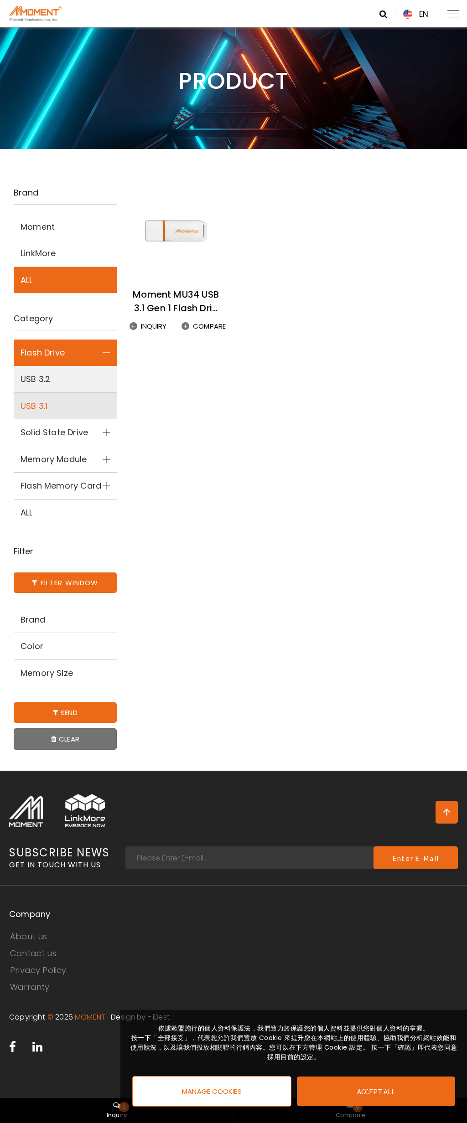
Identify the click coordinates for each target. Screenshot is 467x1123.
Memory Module (54, 459)
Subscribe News (59, 858)
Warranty (29, 987)
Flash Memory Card (61, 485)
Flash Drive (43, 352)
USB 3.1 (34, 406)
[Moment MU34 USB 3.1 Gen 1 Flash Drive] (176, 231)
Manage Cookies (211, 1091)
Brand (33, 619)
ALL (27, 280)
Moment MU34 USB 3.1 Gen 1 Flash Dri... (176, 301)
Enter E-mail (415, 858)
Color (32, 646)
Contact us (33, 953)
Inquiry (154, 326)
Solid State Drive (54, 432)
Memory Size (47, 673)
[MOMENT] (26, 811)
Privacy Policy (38, 970)
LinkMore (38, 253)
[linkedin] (37, 1048)
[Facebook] (12, 1048)
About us (28, 936)
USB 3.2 (35, 379)
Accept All (376, 1091)
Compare (209, 326)
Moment (38, 226)
